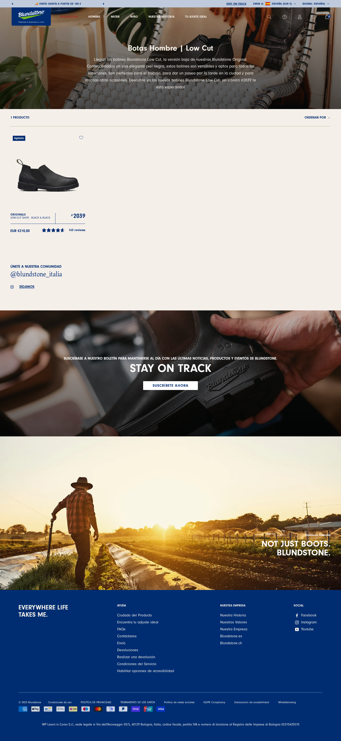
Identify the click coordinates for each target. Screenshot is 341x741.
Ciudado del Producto (134, 615)
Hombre (94, 16)
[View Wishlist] (315, 17)
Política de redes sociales (179, 702)
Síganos (26, 287)
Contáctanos (127, 636)
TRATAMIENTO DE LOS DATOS (137, 702)
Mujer (115, 16)
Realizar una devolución (136, 657)
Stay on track (236, 3)
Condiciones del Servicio (136, 664)
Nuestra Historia (233, 615)
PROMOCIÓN (69, 16)
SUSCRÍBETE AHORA (171, 385)
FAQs (121, 629)
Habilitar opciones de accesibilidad (145, 671)
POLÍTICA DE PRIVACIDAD (96, 702)
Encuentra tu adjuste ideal (137, 622)
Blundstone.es (231, 636)
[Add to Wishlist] (81, 138)
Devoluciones (127, 650)
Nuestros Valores (233, 622)
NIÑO (134, 16)
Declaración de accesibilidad (251, 702)
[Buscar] (271, 17)
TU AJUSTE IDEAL (196, 16)
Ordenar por (316, 117)
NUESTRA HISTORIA (161, 16)
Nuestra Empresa (233, 629)
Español (319, 3)
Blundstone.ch (231, 643)
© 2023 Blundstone (30, 702)
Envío (121, 643)
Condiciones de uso (60, 702)
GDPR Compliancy (214, 702)
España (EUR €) (282, 3)
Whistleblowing (287, 702)
